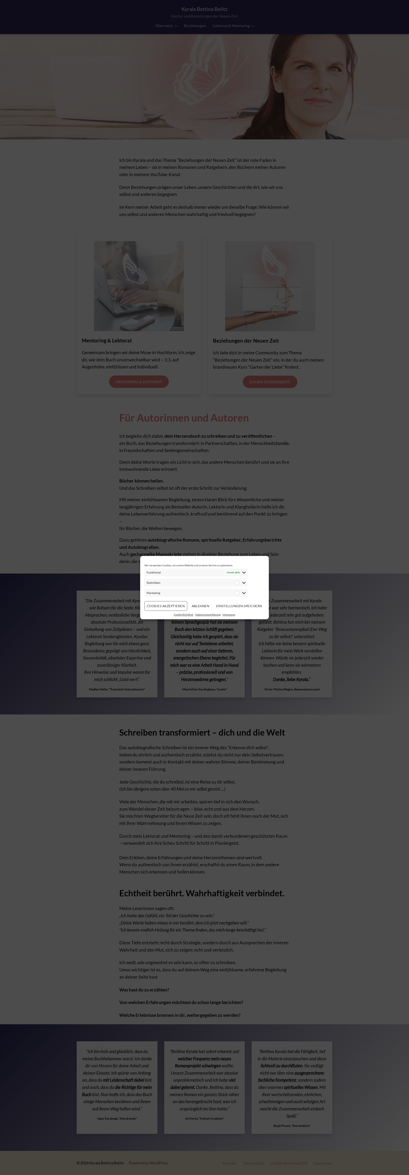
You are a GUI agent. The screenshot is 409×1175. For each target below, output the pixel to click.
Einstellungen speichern (239, 606)
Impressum (229, 614)
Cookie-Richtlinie (183, 614)
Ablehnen (200, 606)
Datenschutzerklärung (207, 614)
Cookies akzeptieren (166, 606)
